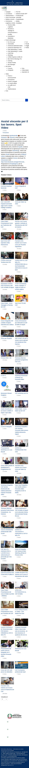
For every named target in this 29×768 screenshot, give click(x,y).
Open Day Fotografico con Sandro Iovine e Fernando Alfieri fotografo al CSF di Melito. (21, 488)
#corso (15, 158)
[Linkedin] (16, 1)
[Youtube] (14, 1)
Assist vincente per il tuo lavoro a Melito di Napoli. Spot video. (7, 410)
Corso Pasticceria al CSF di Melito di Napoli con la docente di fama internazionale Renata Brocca (21, 512)
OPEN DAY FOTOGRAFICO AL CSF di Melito (20, 592)
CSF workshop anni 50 (21, 393)
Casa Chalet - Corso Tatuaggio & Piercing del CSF (7, 305)
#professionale (13, 135)
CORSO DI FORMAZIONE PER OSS (20, 449)
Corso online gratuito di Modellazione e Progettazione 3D (7, 467)
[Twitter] (12, 1)
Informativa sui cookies (18, 749)
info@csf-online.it (19, 2)
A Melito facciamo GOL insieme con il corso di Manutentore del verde (21, 574)
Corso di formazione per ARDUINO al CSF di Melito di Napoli (21, 322)
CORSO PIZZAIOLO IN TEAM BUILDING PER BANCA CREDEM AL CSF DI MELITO (7, 631)
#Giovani (11, 137)
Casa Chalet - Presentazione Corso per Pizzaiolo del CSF (7, 611)
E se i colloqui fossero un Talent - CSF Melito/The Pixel (21, 611)
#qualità (20, 147)
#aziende (15, 150)
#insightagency (14, 163)
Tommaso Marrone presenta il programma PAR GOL (21, 359)
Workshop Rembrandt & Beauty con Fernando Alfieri (21, 377)
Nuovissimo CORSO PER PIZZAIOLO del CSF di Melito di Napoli (7, 285)
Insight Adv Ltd (10, 765)
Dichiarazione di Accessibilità (7, 750)
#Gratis (7, 154)
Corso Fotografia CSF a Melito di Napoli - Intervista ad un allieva (7, 322)
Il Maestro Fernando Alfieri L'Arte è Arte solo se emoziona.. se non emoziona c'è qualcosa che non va (21, 631)
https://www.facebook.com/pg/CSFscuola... (13, 162)
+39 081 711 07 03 (10, 2)
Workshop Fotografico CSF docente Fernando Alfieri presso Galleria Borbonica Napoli (21, 430)
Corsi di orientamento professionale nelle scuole (7, 531)
